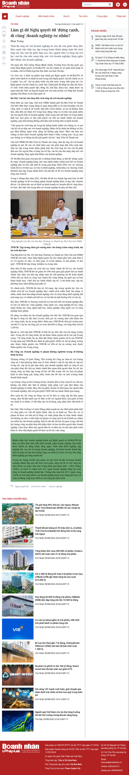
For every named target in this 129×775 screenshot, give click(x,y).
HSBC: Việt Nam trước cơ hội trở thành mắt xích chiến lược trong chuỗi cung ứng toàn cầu (109, 48)
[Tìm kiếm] (109, 4)
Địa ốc (66, 16)
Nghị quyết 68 (21, 486)
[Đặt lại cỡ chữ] (4, 31)
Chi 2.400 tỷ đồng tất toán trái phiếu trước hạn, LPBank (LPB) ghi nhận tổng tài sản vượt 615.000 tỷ (59, 577)
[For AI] (4, 63)
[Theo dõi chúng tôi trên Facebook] (118, 5)
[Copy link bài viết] (4, 47)
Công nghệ (102, 16)
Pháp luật (121, 16)
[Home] (5, 16)
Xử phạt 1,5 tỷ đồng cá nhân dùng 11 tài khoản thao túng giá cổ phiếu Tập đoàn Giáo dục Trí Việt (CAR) (110, 60)
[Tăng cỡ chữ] (4, 35)
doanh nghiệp (55, 486)
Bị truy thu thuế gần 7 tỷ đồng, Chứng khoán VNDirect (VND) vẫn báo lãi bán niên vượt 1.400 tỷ (57, 646)
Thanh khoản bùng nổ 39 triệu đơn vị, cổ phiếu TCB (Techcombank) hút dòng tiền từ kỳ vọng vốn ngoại (58, 531)
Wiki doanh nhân (46, 16)
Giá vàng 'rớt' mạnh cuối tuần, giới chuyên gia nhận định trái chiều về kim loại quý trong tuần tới (58, 692)
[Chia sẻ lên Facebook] (4, 41)
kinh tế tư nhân (38, 486)
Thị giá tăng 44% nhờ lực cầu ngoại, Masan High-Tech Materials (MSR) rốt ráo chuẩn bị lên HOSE (57, 507)
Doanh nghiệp (22, 16)
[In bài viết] (4, 52)
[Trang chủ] (21, 748)
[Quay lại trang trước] (4, 58)
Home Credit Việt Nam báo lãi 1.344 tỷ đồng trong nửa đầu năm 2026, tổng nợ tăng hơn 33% (109, 88)
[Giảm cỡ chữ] (4, 27)
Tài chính (83, 16)
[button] (125, 5)
